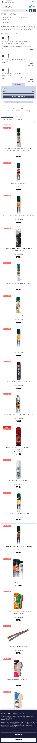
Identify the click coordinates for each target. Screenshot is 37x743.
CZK (33, 1)
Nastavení (18, 734)
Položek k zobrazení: (18, 96)
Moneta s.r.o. (8, 110)
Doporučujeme (7, 116)
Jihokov (15, 108)
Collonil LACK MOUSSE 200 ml (15, 59)
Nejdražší (28, 116)
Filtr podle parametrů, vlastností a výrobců (18, 102)
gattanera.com (7, 6)
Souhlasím (18, 740)
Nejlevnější (18, 116)
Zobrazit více (17, 84)
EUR (35, 1)
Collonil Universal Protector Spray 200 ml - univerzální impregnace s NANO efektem (16, 43)
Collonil (7, 108)
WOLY (27, 110)
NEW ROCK (19, 110)
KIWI (23, 108)
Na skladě (7, 88)
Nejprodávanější (7, 119)
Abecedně (19, 119)
